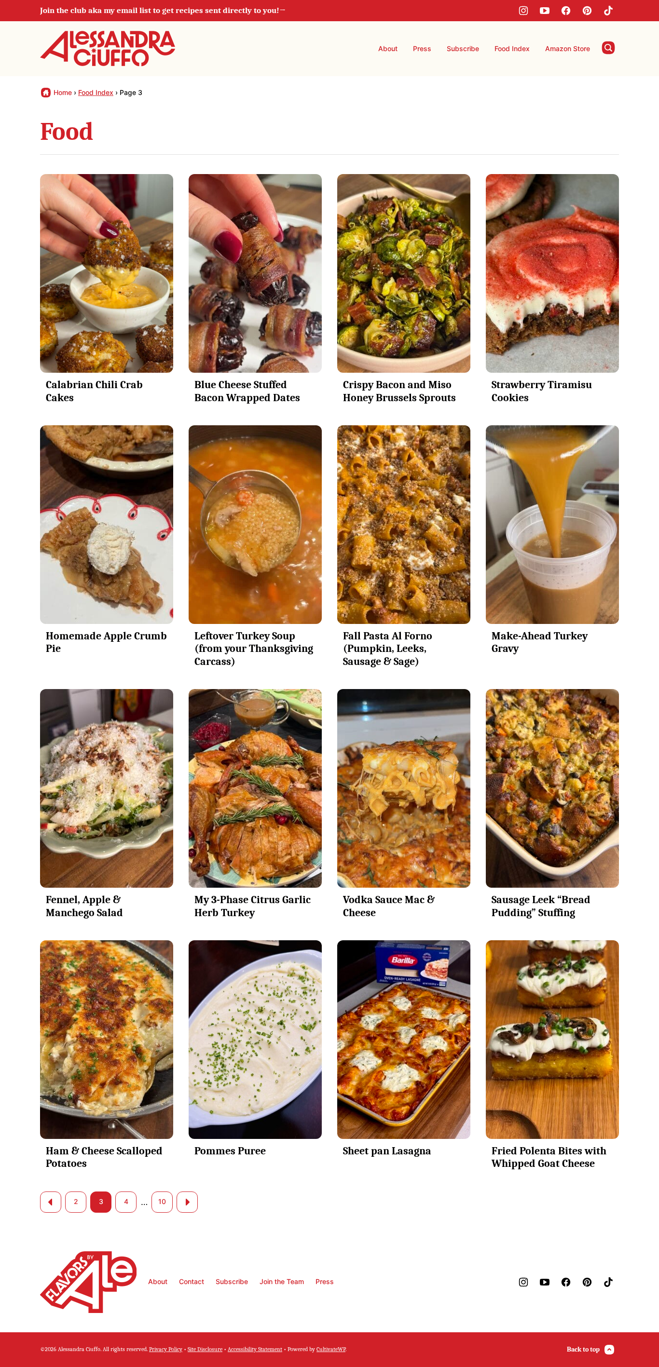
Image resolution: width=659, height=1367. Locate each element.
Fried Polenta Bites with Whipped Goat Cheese (549, 1157)
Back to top (583, 1349)
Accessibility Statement (255, 1349)
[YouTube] (544, 10)
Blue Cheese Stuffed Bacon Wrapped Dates (247, 391)
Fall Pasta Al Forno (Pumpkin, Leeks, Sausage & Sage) (387, 649)
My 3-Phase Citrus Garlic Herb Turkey (252, 906)
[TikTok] (608, 10)
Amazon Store (567, 48)
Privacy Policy (165, 1349)
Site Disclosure (205, 1349)
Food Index (512, 48)
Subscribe (463, 48)
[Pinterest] (587, 10)
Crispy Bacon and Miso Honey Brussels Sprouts (399, 391)
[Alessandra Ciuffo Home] (107, 49)
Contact (191, 1281)
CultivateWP (330, 1349)
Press (422, 48)
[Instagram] (523, 10)
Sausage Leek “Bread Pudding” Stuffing (541, 906)
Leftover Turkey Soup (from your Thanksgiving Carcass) (253, 649)
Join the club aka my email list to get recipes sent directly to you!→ (163, 10)
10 (162, 1201)
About (388, 48)
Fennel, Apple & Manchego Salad (84, 906)
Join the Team (282, 1281)
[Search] (608, 47)
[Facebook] (566, 10)
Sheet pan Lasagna (387, 1151)
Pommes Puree (230, 1151)
